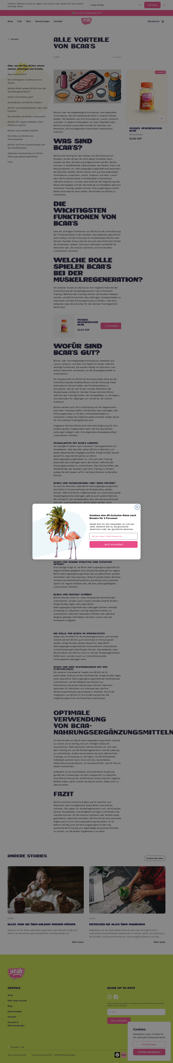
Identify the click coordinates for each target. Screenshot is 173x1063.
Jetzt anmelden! (113, 544)
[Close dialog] (137, 507)
